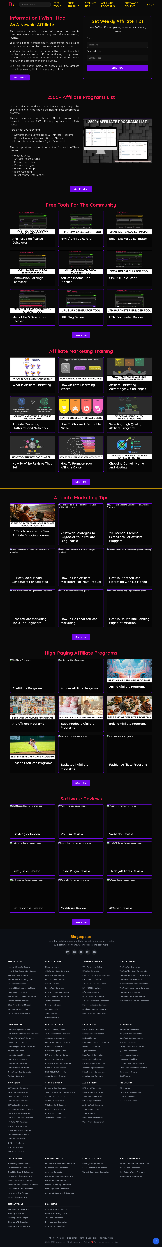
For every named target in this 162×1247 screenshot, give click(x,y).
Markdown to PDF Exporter (19, 1130)
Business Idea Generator (56, 1222)
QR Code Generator (128, 1051)
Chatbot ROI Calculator (55, 1226)
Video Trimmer (88, 1113)
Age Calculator (89, 1051)
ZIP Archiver (125, 1088)
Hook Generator (52, 1017)
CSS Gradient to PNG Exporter (58, 1063)
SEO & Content (15, 961)
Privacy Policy (106, 1238)
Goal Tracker (125, 1076)
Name (90, 38)
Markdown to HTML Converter (58, 1042)
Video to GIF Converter (92, 1109)
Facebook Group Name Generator (60, 1163)
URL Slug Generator (91, 971)
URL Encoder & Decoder (55, 1105)
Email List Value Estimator (93, 996)
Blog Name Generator (129, 1029)
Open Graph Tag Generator (20, 1072)
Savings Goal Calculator (93, 1034)
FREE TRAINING (73, 4)
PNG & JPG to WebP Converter (21, 1038)
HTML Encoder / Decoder (56, 1029)
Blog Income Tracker (129, 1072)
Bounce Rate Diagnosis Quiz (94, 1013)
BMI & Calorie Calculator (93, 1029)
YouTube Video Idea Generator (133, 996)
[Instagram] (87, 952)
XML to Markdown (16, 1151)
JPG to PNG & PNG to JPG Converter (23, 1034)
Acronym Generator (54, 1172)
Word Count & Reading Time (20, 979)
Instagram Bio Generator (56, 1180)
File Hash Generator (128, 1101)
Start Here (20, 77)
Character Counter (53, 1113)
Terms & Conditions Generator (95, 1172)
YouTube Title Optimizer (130, 992)
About (51, 1238)
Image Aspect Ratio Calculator (21, 1046)
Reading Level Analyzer (18, 975)
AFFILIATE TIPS (90, 4)
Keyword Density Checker (19, 967)
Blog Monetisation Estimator (94, 1005)
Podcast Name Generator (56, 1168)
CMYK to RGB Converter (55, 1067)
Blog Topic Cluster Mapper (19, 1005)
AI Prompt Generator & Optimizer (59, 1193)
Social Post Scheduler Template (133, 1067)
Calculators (89, 1024)
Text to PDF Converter (17, 1126)
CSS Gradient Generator (55, 1038)
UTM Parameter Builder (92, 967)
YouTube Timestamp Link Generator (135, 975)
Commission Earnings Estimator (96, 975)
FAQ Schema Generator (18, 992)
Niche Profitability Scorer (56, 1213)
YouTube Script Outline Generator (134, 1001)
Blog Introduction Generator (57, 992)
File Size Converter (128, 1096)
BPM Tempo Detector (91, 1101)
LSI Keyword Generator (18, 984)
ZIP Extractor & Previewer (131, 1092)
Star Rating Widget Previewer (132, 1172)
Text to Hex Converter (54, 1101)
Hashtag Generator (128, 1042)
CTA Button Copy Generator (57, 971)
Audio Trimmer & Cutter (92, 1092)
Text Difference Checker (55, 1118)
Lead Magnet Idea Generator (95, 1009)
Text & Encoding (53, 1083)
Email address (94, 51)
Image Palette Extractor (18, 1067)
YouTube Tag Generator (130, 967)
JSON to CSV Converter (18, 1096)
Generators (126, 1024)
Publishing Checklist (128, 1059)
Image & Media (15, 1024)
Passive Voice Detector (55, 979)
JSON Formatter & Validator (57, 1034)
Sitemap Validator (16, 1213)
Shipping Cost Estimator (92, 1076)
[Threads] (94, 952)
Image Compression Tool (19, 1029)
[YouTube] (81, 952)
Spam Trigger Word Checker (20, 1180)
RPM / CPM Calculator (91, 988)
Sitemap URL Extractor (18, 1222)
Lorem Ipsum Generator (130, 1055)
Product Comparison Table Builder (134, 1163)
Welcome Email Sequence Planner (23, 1184)
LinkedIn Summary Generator (58, 1184)
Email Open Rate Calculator (20, 1168)
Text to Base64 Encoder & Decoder (60, 1092)
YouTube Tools (127, 961)
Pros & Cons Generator (130, 1168)
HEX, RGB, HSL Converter (56, 1072)
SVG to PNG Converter (17, 1042)
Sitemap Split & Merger (18, 1218)
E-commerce (51, 1204)
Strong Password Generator (132, 1046)
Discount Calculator (91, 1046)
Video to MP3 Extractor (92, 1118)
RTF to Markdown (15, 1147)
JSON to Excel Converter (18, 1101)
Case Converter (52, 984)
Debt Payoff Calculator (92, 1055)
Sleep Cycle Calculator (92, 1059)
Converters (14, 1083)
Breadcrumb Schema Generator (22, 996)
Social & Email (15, 1158)
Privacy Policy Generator (93, 1163)
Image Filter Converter (18, 1063)
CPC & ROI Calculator (91, 979)
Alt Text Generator (16, 1051)
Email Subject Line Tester (19, 1163)
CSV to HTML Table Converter (20, 1109)
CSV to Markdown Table (18, 1134)
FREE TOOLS (57, 4)
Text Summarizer (52, 1001)
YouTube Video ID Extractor (131, 979)
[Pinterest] (74, 952)
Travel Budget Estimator (93, 1067)
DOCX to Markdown (16, 1143)
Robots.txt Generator (54, 1046)
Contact (60, 1238)
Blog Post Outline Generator (132, 1038)
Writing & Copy (53, 961)
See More (81, 335)
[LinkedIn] (67, 952)
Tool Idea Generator (54, 1218)
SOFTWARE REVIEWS (131, 4)
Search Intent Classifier (18, 1001)
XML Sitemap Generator (18, 1209)
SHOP (150, 4)
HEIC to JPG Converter (17, 1059)
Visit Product (81, 189)
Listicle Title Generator (55, 975)
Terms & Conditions (88, 1238)
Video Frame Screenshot (93, 1122)
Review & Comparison (130, 1158)
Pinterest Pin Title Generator (20, 1189)
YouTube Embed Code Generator (134, 984)
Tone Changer (51, 1013)
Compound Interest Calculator (95, 1042)
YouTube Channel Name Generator (135, 988)
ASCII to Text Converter (55, 1096)
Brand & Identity (54, 1158)
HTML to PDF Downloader (19, 1122)
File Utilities (126, 1083)
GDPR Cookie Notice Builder (94, 1168)
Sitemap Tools (15, 1204)
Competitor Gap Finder (18, 1009)
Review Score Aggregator (131, 1176)
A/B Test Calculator (91, 992)
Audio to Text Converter (92, 1105)
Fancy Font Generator (55, 988)
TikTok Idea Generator (17, 1197)
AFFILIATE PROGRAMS (108, 4)
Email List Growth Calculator (20, 1172)
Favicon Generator (16, 1076)
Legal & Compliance (92, 1158)
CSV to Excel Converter (18, 1105)
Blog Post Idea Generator (131, 1034)
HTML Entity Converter (55, 1059)
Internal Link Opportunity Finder (22, 988)
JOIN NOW (117, 68)
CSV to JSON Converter (18, 1088)
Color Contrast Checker (55, 1076)
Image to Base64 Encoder (19, 1055)
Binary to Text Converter (56, 1088)
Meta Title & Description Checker (22, 971)
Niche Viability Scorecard (19, 1013)
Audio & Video (89, 1083)
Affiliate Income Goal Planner (95, 984)
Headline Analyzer (53, 967)
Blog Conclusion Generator (57, 996)
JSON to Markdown (16, 1139)
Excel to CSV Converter (18, 1092)
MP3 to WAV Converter (92, 1088)
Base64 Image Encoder (55, 1051)
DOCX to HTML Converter (19, 1113)
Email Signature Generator (57, 1189)
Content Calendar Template (132, 1063)
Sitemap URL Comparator (19, 1226)
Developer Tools (54, 1024)
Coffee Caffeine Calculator (94, 1063)
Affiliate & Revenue (92, 961)
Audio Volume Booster (92, 1096)
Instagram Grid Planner (18, 1193)
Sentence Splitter (52, 1009)
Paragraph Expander (54, 1005)
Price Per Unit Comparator (93, 1072)
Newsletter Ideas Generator (20, 1176)
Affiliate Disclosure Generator (95, 1001)
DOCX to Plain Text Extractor (20, 1118)
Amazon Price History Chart (57, 1209)
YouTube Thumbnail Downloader (134, 971)
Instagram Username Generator (59, 1176)
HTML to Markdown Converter (58, 1055)
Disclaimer (72, 1238)
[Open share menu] (156, 1241)
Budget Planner (89, 1038)
